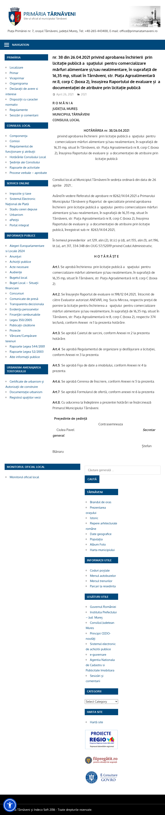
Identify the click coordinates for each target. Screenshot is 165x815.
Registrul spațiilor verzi (25, 397)
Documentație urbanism (26, 392)
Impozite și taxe (20, 193)
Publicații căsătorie (22, 325)
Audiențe (16, 272)
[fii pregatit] (101, 764)
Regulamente (19, 110)
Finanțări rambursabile (25, 314)
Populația (96, 539)
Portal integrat (19, 225)
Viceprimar (17, 78)
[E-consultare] (101, 783)
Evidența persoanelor (24, 309)
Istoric (94, 518)
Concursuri (17, 293)
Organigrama (19, 83)
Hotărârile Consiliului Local (28, 157)
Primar (14, 73)
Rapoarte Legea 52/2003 (26, 352)
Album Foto (98, 544)
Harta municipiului (102, 550)
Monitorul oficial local (24, 477)
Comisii (15, 141)
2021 (84, 94)
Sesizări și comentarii (24, 115)
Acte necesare (19, 267)
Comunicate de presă (24, 299)
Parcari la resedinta (103, 586)
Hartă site (96, 722)
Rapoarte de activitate (25, 167)
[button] (10, 805)
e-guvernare (98, 654)
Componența (18, 136)
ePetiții (14, 220)
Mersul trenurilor (101, 581)
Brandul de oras (100, 502)
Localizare (16, 67)
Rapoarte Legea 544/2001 (27, 346)
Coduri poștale (100, 570)
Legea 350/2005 (21, 320)
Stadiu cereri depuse (23, 209)
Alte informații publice (25, 357)
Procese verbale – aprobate (28, 173)
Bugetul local (18, 278)
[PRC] (101, 748)
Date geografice (100, 534)
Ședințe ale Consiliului (25, 162)
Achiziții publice (20, 262)
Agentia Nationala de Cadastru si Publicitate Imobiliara (100, 665)
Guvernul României (103, 607)
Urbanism (16, 215)
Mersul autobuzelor (103, 576)
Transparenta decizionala (27, 304)
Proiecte (15, 330)
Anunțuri (15, 256)
